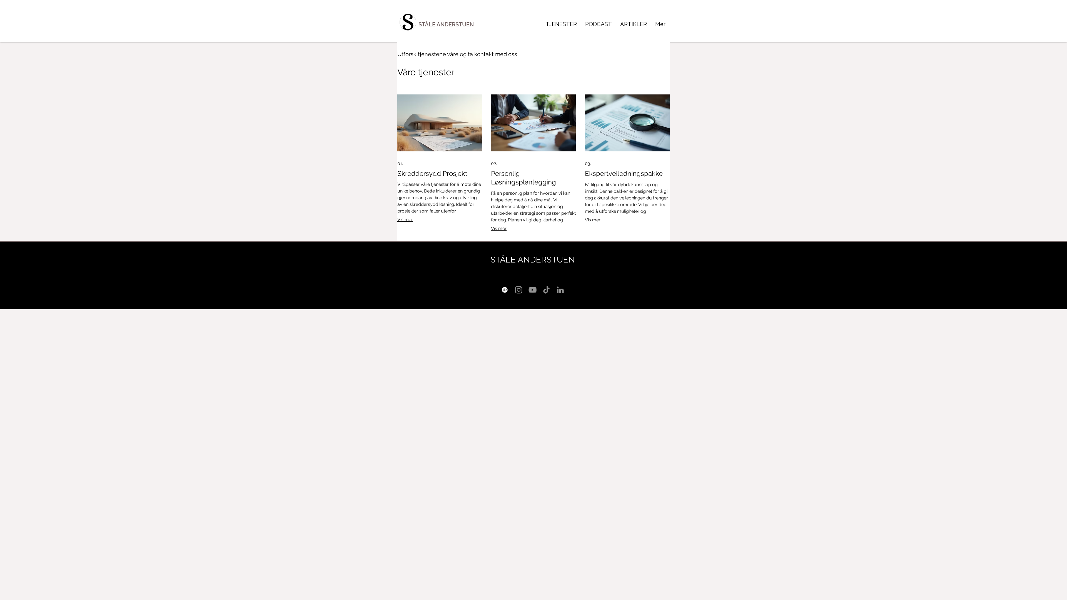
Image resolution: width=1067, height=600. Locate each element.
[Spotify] (505, 290)
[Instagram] (518, 290)
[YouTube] (532, 290)
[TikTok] (546, 290)
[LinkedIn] (560, 290)
